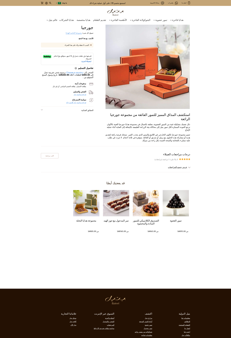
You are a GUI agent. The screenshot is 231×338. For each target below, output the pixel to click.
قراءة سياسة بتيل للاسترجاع (76, 102)
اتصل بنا (187, 328)
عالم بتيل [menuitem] (53, 19)
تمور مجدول (148, 328)
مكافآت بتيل (186, 335)
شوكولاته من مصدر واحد (143, 332)
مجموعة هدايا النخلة (86, 221)
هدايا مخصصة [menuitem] (83, 19)
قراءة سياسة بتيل (80, 94)
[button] (46, 3)
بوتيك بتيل (72, 318)
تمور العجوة (176, 221)
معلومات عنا (185, 318)
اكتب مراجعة (49, 156)
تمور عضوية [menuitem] (161, 19)
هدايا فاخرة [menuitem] (177, 19)
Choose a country (74, 72)
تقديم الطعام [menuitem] (99, 19)
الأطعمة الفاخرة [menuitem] (119, 19)
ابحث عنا (187, 332)
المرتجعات (110, 325)
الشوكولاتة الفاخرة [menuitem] (141, 19)
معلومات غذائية (146, 335)
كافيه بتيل (73, 321)
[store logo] (115, 12)
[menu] (115, 19)
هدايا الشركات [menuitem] (66, 19)
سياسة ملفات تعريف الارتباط (104, 328)
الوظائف (187, 321)
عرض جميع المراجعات (177, 167)
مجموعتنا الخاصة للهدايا (74, 33)
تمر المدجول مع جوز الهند (116, 221)
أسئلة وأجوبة (109, 318)
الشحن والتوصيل (108, 321)
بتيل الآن (73, 325)
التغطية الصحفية (184, 325)
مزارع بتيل (148, 318)
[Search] (50, 3)
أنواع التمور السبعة (145, 321)
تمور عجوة (148, 325)
